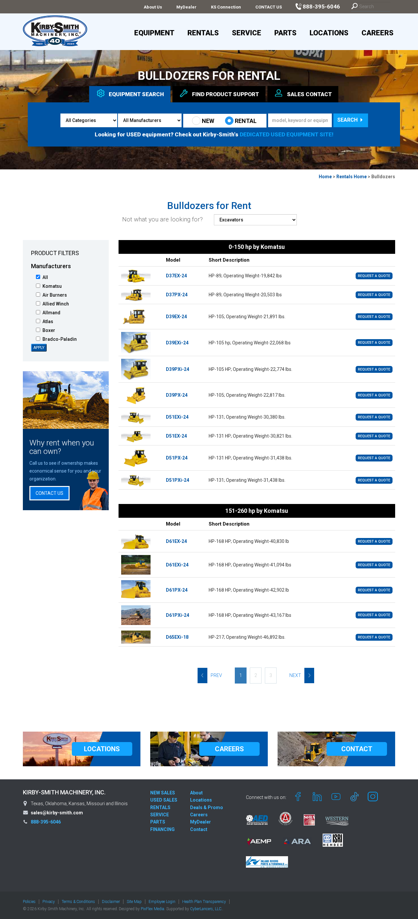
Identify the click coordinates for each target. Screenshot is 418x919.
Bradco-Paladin (59, 339)
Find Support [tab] (225, 94)
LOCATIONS (102, 749)
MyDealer (186, 7)
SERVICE (159, 814)
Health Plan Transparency (204, 901)
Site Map (134, 901)
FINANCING (162, 829)
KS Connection (226, 7)
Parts (285, 33)
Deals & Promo (206, 807)
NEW (208, 120)
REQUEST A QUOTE (374, 276)
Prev (216, 675)
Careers (378, 33)
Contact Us (49, 493)
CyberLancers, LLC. (206, 909)
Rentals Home (351, 176)
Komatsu (52, 286)
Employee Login (162, 901)
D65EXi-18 (177, 637)
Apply (38, 347)
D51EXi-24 (177, 417)
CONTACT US (268, 7)
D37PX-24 (176, 294)
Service (246, 33)
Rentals (203, 33)
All (45, 277)
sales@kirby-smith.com (57, 812)
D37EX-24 (176, 275)
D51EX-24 (176, 436)
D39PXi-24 (177, 369)
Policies (29, 901)
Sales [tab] (309, 94)
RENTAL (246, 120)
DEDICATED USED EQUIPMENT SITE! (286, 134)
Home (325, 176)
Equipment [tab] (136, 94)
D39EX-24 (176, 316)
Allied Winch (55, 303)
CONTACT (356, 749)
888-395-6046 (46, 821)
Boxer (48, 330)
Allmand (51, 312)
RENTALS (160, 807)
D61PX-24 (176, 590)
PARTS (157, 821)
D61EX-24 (176, 541)
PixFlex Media (152, 909)
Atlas (47, 321)
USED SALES (163, 800)
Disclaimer (111, 901)
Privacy (48, 901)
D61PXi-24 (177, 615)
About (196, 792)
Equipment (154, 33)
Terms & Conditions (78, 901)
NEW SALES (162, 792)
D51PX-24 (176, 457)
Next (295, 675)
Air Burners (54, 295)
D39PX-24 (176, 395)
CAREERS (229, 749)
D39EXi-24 (177, 342)
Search (348, 120)
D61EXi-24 (177, 564)
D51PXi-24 (177, 480)
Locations (329, 33)
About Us (153, 7)
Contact (198, 829)
